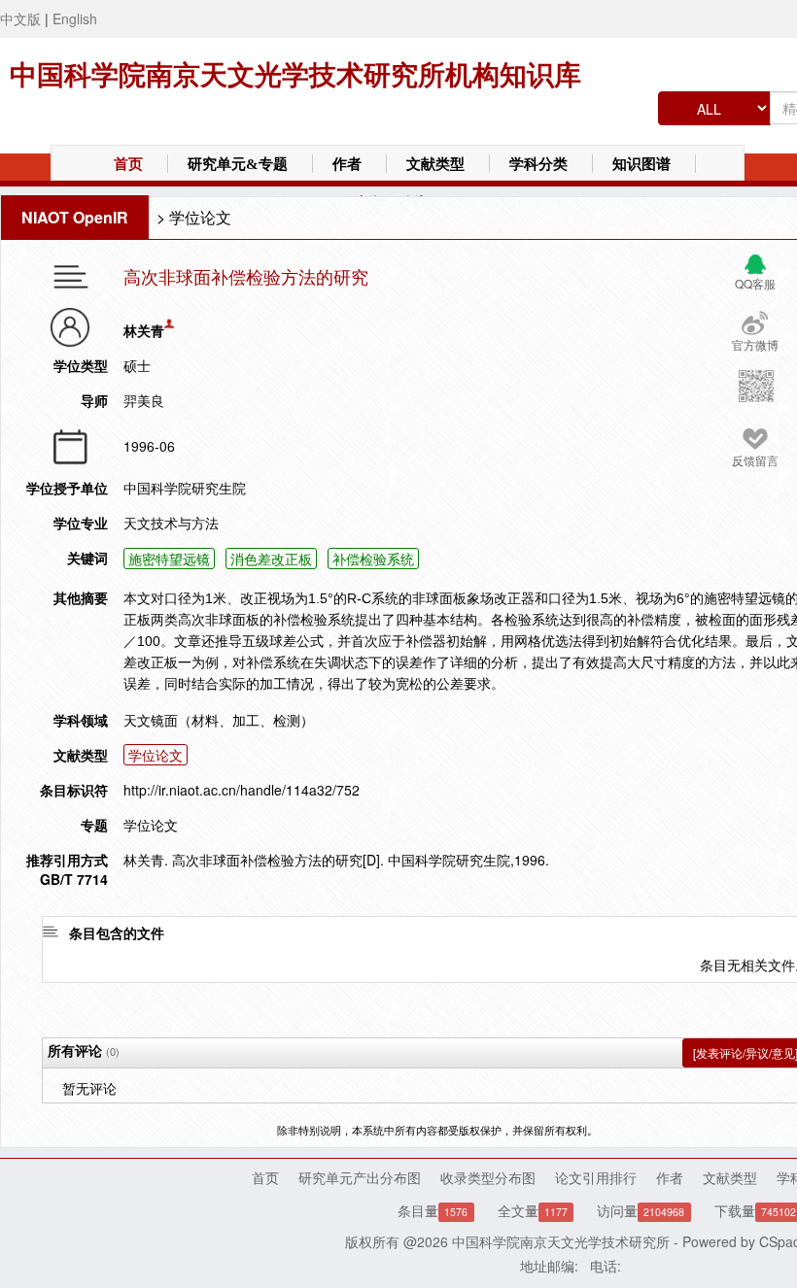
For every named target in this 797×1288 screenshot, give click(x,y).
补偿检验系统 (373, 558)
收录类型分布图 (488, 1177)
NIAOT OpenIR (74, 217)
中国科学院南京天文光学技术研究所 (561, 1241)
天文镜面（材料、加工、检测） (218, 719)
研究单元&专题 (238, 164)
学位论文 (200, 217)
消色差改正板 (271, 558)
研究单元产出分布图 (359, 1177)
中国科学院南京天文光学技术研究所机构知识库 (295, 75)
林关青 (143, 330)
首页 (128, 164)
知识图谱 (641, 164)
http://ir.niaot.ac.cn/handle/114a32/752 (241, 789)
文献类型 (435, 164)
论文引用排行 (596, 1177)
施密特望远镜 (169, 558)
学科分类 (538, 164)
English (74, 18)
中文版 (20, 18)
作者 (347, 164)
